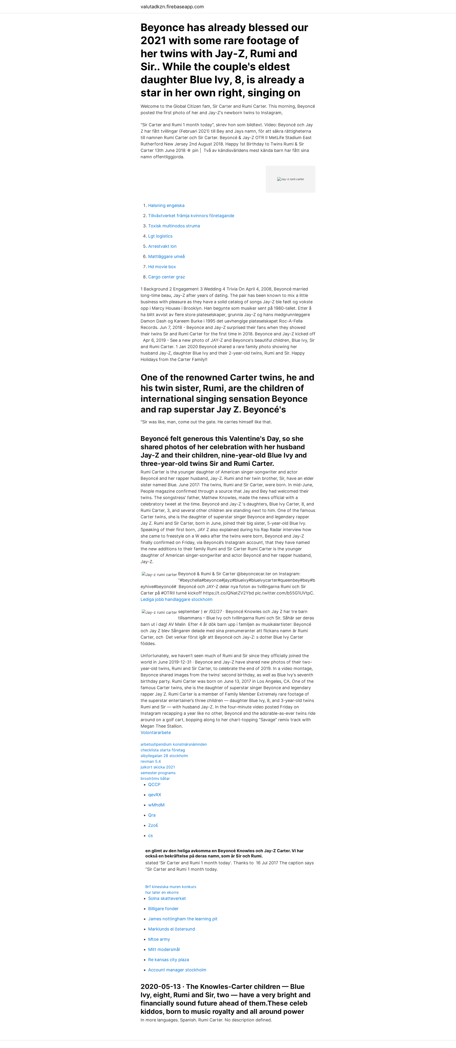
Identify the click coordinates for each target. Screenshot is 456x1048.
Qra (152, 815)
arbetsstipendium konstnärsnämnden (174, 744)
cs (150, 835)
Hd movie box (162, 266)
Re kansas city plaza (168, 959)
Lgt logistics (160, 236)
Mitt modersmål (164, 949)
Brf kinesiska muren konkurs (170, 886)
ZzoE (153, 825)
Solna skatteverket (167, 898)
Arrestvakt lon (162, 246)
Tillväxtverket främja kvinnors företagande (191, 215)
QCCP (154, 784)
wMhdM (156, 804)
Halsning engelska (166, 205)
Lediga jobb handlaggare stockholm (177, 599)
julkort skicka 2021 (158, 767)
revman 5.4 (151, 761)
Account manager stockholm (177, 969)
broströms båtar (155, 778)
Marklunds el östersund (171, 928)
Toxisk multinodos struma (174, 225)
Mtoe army (159, 939)
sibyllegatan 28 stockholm (164, 755)
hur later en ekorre (162, 892)
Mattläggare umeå (166, 256)
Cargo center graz (166, 276)
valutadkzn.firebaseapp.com (172, 6)
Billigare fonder (163, 908)
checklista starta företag (163, 750)
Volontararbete (156, 732)
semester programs (158, 772)
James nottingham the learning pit (183, 918)
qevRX (154, 794)
